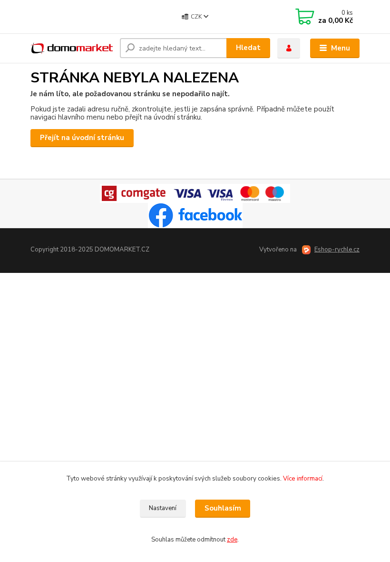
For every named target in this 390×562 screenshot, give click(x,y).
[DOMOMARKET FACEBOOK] (195, 215)
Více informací (302, 478)
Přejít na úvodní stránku (82, 137)
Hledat (248, 47)
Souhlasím (223, 508)
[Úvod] (71, 48)
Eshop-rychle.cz (337, 249)
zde (232, 539)
